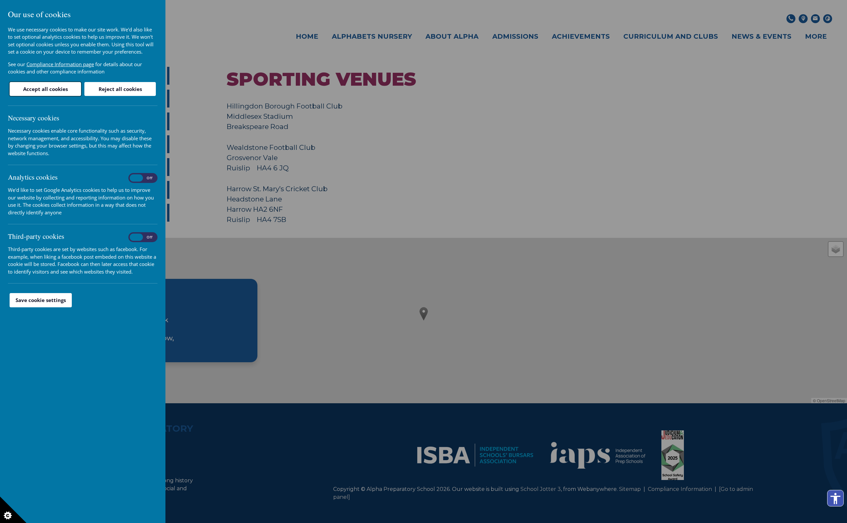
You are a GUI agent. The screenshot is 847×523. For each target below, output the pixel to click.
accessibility (835, 498)
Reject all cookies (120, 89)
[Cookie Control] (13, 510)
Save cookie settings (41, 300)
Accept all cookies (45, 89)
